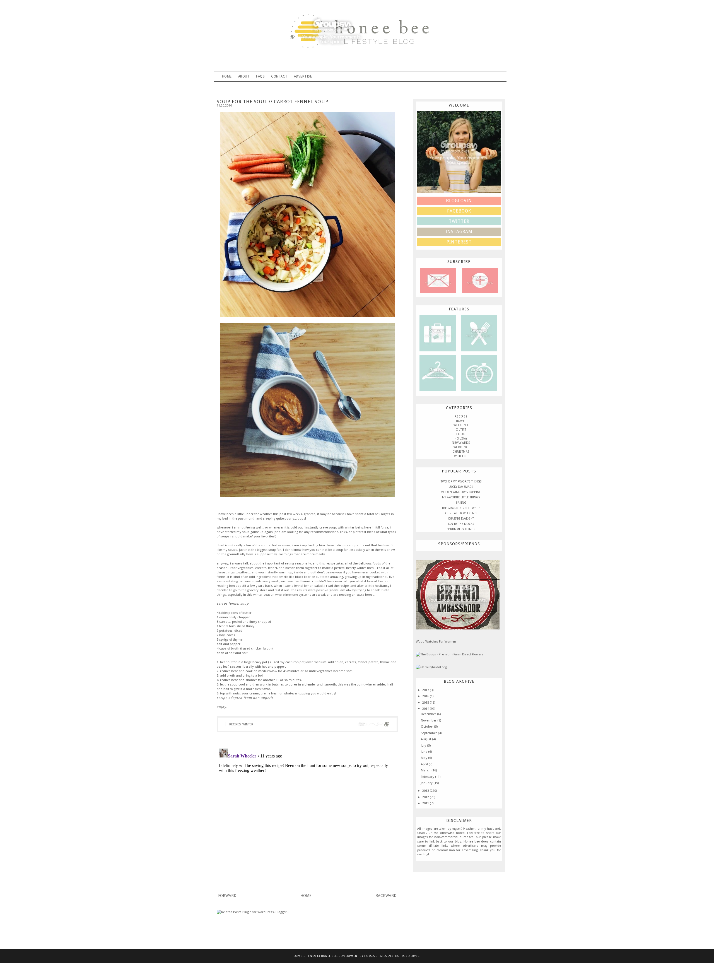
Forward (227, 895)
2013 (426, 791)
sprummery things (461, 529)
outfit (461, 429)
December (429, 714)
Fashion (437, 373)
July (424, 745)
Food (460, 434)
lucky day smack (461, 487)
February (428, 777)
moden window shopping (461, 492)
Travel (437, 333)
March (426, 770)
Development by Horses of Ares (363, 956)
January (427, 783)
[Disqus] (307, 816)
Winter (247, 724)
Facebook (459, 211)
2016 (426, 696)
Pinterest (459, 242)
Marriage (479, 373)
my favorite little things (461, 497)
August (426, 739)
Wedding (461, 447)
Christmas (461, 451)
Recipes (479, 333)
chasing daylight (461, 518)
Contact (279, 76)
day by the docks (461, 524)
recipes (235, 724)
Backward (386, 895)
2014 (426, 709)
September (429, 733)
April (425, 764)
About (244, 76)
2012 (426, 797)
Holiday (461, 438)
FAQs (260, 76)
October (427, 726)
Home (227, 76)
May (424, 758)
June (424, 752)
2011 (426, 803)
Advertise (303, 76)
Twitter (459, 221)
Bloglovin (459, 200)
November (429, 720)
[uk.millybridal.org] (431, 667)
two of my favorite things (461, 481)
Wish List (461, 456)
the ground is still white (461, 508)
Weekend (461, 425)
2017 (426, 690)
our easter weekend (461, 513)
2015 (426, 702)
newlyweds (461, 443)
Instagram (459, 231)
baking (461, 503)
